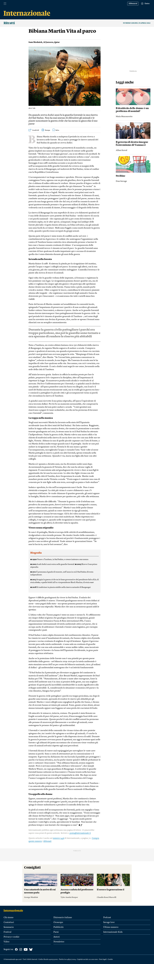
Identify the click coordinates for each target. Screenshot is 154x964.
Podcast (107, 917)
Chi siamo (8, 917)
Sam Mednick (35, 42)
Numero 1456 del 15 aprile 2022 (136, 23)
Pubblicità (58, 927)
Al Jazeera (48, 42)
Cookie (110, 959)
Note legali (103, 959)
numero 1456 (58, 838)
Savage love (109, 922)
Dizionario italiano (62, 917)
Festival (7, 932)
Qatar (57, 42)
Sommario (9, 927)
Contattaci (9, 922)
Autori (56, 937)
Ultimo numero (110, 927)
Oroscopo (58, 922)
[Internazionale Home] (14, 910)
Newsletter (58, 942)
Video (6, 942)
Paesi (56, 932)
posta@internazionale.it (80, 833)
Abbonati (47, 841)
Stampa (47, 130)
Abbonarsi (133, 4)
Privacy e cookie (11, 937)
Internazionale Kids (112, 932)
